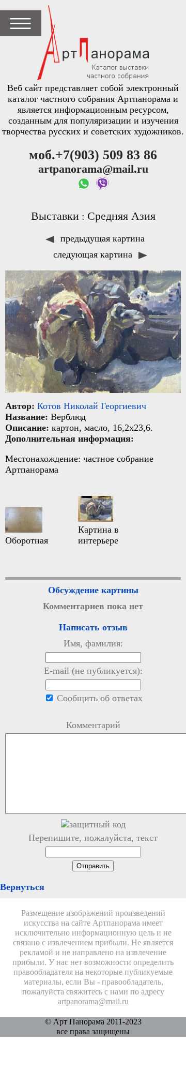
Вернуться (22, 887)
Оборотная (26, 540)
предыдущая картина (101, 238)
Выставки (55, 216)
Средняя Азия (121, 216)
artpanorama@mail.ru (93, 1001)
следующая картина (94, 254)
